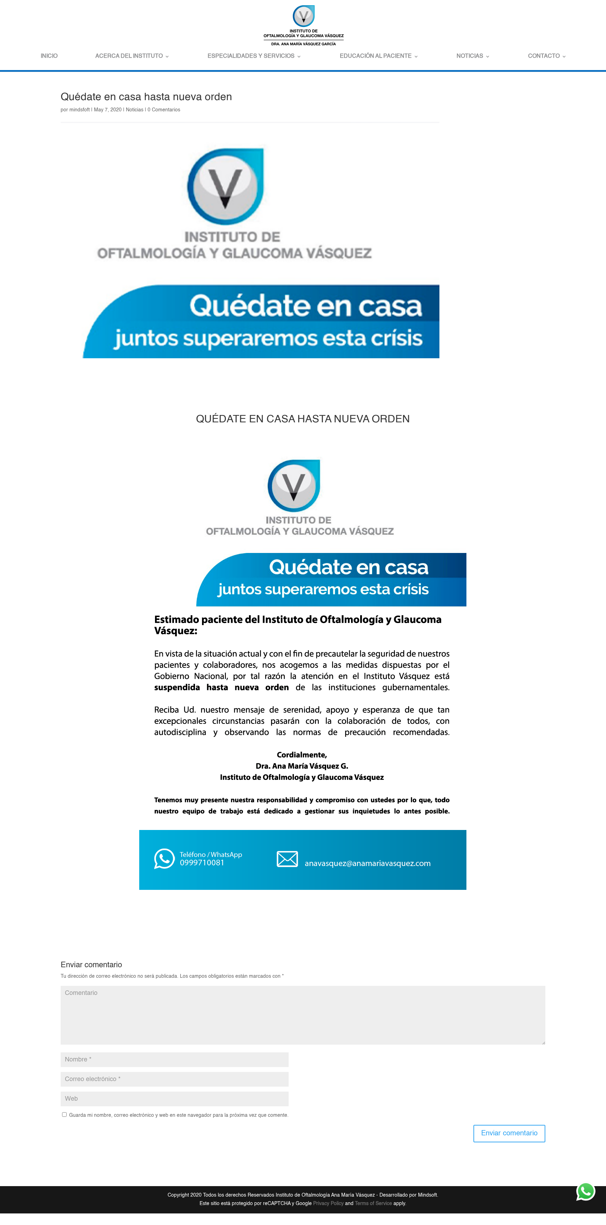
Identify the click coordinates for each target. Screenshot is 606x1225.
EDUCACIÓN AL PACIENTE (376, 56)
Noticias (134, 110)
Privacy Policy (328, 1203)
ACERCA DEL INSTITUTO (129, 56)
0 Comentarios (164, 110)
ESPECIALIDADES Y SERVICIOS (251, 56)
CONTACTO (544, 56)
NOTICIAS (470, 56)
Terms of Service (373, 1203)
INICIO (49, 56)
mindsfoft (79, 110)
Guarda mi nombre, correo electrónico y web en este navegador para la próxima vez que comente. (179, 1115)
